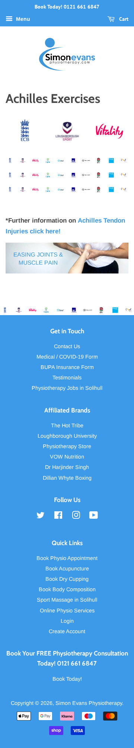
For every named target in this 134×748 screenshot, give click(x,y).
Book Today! (67, 679)
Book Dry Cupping (67, 579)
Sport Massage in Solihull (67, 600)
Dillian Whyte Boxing (67, 478)
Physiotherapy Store (67, 446)
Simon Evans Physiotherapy (88, 703)
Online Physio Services (67, 610)
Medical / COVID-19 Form (67, 357)
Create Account (67, 631)
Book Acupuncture (67, 568)
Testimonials (67, 378)
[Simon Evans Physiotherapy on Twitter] (40, 516)
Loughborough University (67, 436)
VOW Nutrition (67, 457)
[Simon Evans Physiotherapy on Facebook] (58, 516)
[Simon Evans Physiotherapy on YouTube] (93, 516)
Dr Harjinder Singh (67, 467)
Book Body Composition (67, 589)
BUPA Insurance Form (67, 367)
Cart (123, 19)
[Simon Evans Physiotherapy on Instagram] (76, 516)
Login (67, 621)
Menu (22, 19)
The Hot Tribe (67, 425)
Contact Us (67, 346)
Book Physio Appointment (67, 558)
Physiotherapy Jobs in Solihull (67, 388)
